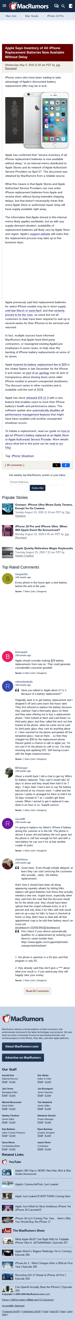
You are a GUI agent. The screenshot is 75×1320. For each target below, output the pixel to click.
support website (40, 233)
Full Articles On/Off (31, 1311)
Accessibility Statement (13, 1305)
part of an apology (37, 372)
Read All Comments (37, 991)
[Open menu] (4, 6)
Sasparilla (21, 574)
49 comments (15, 465)
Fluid (45, 1311)
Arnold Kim (8, 1075)
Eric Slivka (43, 1075)
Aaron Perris (44, 1142)
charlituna (21, 859)
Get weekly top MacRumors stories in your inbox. (37, 475)
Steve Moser (8, 1142)
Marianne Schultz (47, 1115)
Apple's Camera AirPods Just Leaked (36, 1184)
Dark (4, 1314)
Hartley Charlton (24, 555)
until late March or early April (23, 310)
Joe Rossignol (45, 1088)
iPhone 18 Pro (55, 16)
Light (69, 1311)
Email (4, 1082)
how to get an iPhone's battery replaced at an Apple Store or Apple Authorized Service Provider (37, 435)
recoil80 (20, 819)
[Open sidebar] (70, 6)
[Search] (64, 6)
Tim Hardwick (45, 1102)
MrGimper (21, 767)
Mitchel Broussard (11, 1102)
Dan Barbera (8, 1129)
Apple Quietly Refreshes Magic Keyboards (44, 548)
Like (33, 591)
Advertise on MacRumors (23, 1057)
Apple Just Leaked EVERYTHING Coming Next (42, 1196)
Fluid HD (54, 1311)
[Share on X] (57, 465)
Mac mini (11, 16)
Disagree (41, 591)
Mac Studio (31, 16)
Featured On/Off (11, 1311)
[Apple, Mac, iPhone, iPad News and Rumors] (29, 10)
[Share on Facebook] (66, 465)
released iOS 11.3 (37, 397)
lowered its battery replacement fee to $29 (40, 364)
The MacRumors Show (29, 1230)
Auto (63, 1311)
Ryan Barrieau (45, 1129)
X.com (12, 1082)
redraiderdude (24, 681)
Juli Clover (7, 1088)
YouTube (15, 1162)
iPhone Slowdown (23, 455)
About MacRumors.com (21, 1046)
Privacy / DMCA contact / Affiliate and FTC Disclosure (28, 1300)
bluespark (21, 652)
